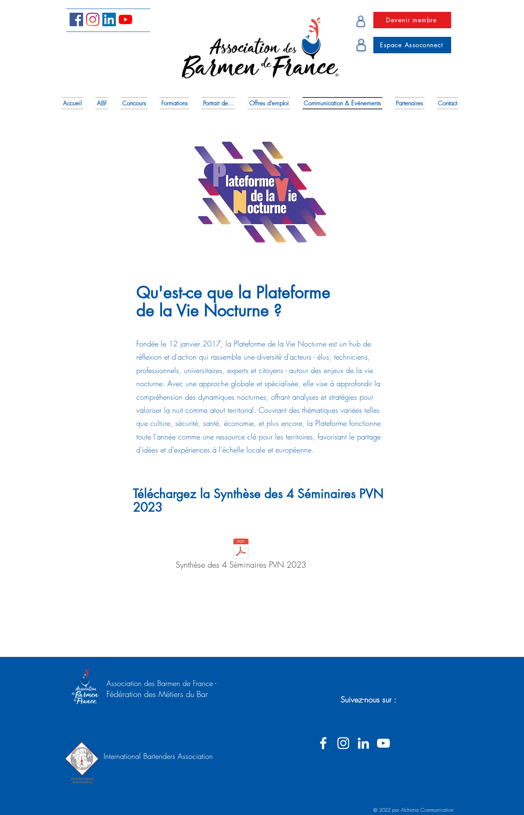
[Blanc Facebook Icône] (323, 743)
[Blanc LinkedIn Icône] (363, 743)
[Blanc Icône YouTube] (383, 743)
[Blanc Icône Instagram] (343, 743)
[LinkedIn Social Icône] (109, 19)
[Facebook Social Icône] (76, 19)
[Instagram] (92, 19)
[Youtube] (125, 19)
